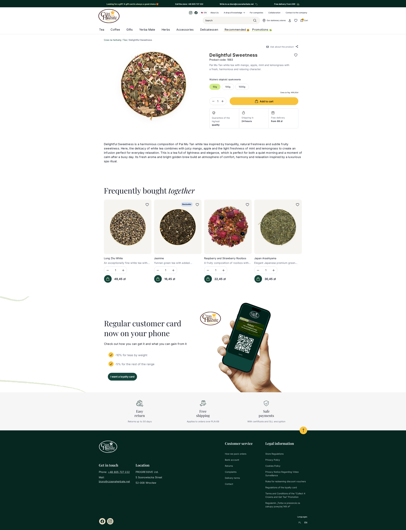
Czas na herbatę (112, 40)
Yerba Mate (147, 29)
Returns (229, 465)
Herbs (166, 29)
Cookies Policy (272, 465)
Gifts (129, 29)
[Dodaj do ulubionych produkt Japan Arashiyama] (297, 204)
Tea (101, 29)
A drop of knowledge (233, 12)
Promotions (260, 29)
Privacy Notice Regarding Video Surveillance (282, 474)
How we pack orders (235, 453)
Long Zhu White (113, 258)
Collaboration (274, 12)
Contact (229, 484)
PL (299, 522)
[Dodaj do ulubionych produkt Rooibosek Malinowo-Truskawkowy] (247, 204)
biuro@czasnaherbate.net (114, 481)
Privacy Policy (272, 459)
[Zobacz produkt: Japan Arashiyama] (278, 227)
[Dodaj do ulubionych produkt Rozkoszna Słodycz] (295, 55)
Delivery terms (232, 478)
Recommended (235, 29)
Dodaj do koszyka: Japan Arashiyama (258, 279)
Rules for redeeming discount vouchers (285, 481)
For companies (256, 12)
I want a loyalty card (122, 376)
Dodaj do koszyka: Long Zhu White (108, 279)
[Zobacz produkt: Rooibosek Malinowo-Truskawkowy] (228, 227)
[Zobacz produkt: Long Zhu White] (127, 227)
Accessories (185, 29)
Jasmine (159, 258)
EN (305, 522)
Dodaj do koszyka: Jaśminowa (158, 279)
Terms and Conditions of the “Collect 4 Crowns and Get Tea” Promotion (285, 495)
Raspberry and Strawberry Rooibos (225, 258)
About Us (214, 12)
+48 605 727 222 (119, 472)
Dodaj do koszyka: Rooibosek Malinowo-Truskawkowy (208, 279)
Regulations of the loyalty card (281, 487)
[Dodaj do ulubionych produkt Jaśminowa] (197, 204)
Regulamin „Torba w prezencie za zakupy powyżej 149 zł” (282, 505)
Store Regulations (274, 453)
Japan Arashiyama (265, 258)
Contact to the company (296, 12)
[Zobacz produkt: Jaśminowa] (178, 227)
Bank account (232, 459)
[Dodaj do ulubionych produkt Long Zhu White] (147, 204)
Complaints (230, 472)
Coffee (115, 29)
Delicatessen (209, 29)
